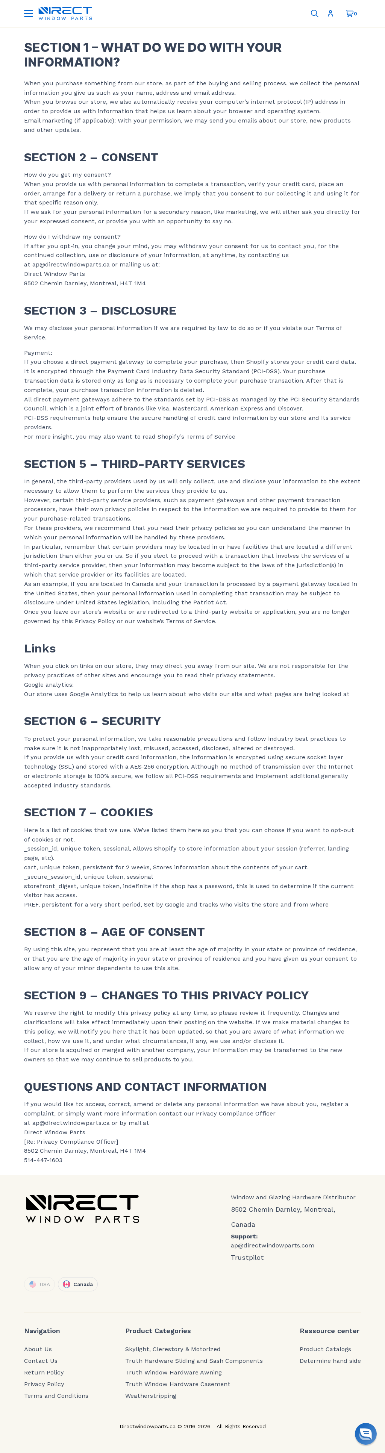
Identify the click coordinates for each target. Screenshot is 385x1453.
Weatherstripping (150, 1396)
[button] (366, 1434)
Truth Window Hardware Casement (177, 1384)
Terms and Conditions (56, 1396)
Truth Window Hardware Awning (173, 1373)
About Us (38, 1349)
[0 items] (349, 13)
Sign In (332, 13)
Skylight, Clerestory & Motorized (173, 1349)
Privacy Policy (44, 1384)
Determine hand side (330, 1361)
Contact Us (41, 1361)
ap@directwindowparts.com (272, 1245)
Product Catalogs (325, 1349)
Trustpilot (247, 1257)
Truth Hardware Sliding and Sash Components (194, 1361)
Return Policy (44, 1373)
